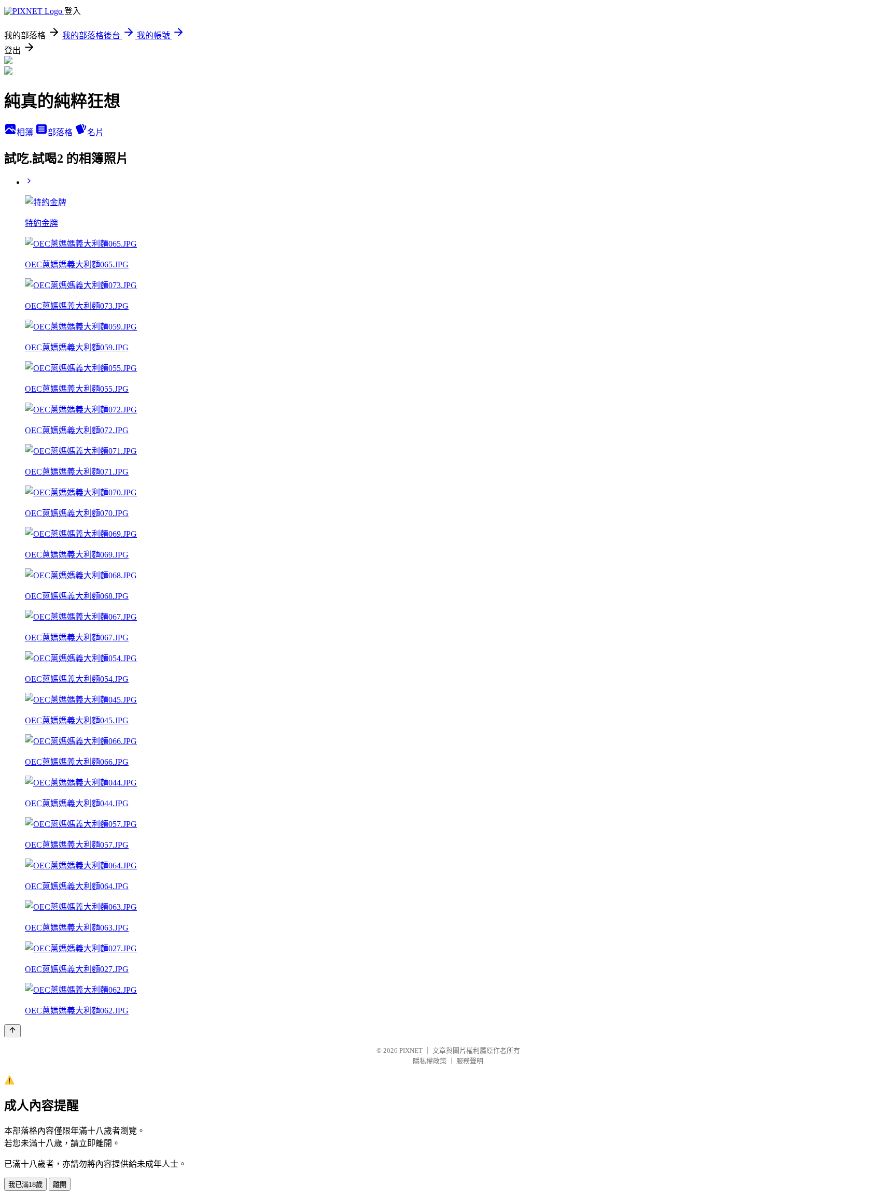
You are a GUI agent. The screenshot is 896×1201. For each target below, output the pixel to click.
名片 (95, 132)
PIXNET (411, 1050)
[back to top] (12, 1030)
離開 (59, 1185)
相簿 (26, 132)
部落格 (61, 132)
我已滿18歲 (25, 1185)
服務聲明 (469, 1061)
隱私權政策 (429, 1061)
